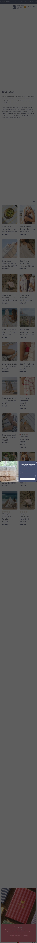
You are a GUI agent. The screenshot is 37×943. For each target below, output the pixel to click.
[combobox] (27, 476)
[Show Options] (34, 476)
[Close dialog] (35, 462)
